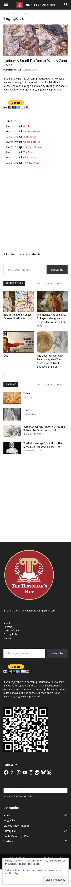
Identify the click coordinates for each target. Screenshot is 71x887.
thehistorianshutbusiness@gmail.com (34, 610)
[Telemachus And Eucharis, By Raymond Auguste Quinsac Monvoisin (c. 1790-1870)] (52, 301)
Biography (9, 820)
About (6, 623)
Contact (7, 626)
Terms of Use (11, 630)
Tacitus (27, 410)
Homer (27, 393)
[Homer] (12, 398)
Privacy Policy (11, 634)
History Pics (10, 830)
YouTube (8, 841)
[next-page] (11, 374)
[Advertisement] (35, 210)
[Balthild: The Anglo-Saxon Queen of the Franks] (18, 301)
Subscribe (57, 270)
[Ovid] (18, 342)
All (39, 283)
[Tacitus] (12, 414)
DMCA (7, 637)
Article (48, 283)
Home (6, 13)
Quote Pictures (11, 836)
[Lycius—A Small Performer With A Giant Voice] (35, 40)
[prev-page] (5, 374)
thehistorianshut (12, 69)
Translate (29, 796)
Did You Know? (11, 825)
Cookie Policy (11, 873)
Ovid (5, 355)
